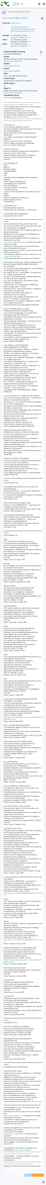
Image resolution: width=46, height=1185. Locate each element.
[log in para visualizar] (13, 61)
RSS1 (34, 1175)
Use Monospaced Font (20, 27)
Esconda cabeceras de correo (22, 31)
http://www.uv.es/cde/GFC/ (14, 1134)
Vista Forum (15, 23)
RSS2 (41, 1175)
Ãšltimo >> (26, 37)
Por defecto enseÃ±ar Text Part (23, 29)
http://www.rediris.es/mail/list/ (15, 242)
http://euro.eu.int (34, 1101)
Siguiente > (15, 37)
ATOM (27, 1175)
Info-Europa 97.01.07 (12, 66)
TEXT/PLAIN (8, 98)
